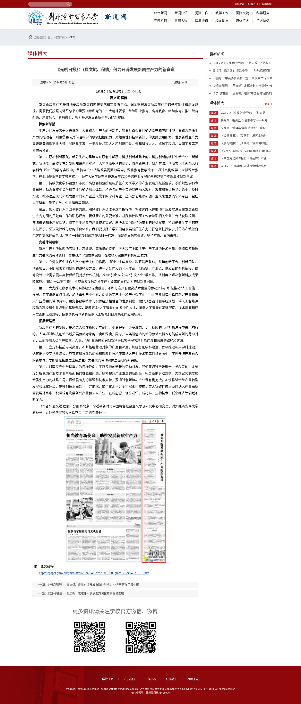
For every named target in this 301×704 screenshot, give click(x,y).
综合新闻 (160, 13)
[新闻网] (78, 17)
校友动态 (222, 21)
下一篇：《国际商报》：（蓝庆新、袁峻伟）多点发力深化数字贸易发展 (80, 593)
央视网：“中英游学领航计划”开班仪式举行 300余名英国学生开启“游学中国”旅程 (240, 79)
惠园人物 (181, 21)
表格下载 (193, 679)
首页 (50, 37)
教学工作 (222, 13)
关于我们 (129, 679)
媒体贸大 (242, 21)
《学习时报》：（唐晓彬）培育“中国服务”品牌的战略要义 (240, 94)
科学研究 (262, 13)
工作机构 (150, 679)
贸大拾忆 (262, 21)
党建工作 (201, 13)
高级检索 (239, 4)
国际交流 (242, 13)
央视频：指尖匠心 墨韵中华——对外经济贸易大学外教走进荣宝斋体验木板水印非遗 (240, 71)
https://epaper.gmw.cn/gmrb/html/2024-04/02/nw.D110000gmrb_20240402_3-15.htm (94, 573)
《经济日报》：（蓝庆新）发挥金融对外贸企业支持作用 (241, 87)
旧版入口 (253, 4)
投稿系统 (267, 4)
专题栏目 (160, 21)
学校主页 (108, 679)
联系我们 (172, 679)
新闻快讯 (181, 13)
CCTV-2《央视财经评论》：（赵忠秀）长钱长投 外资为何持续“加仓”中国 (240, 64)
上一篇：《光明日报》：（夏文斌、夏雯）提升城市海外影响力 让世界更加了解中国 (87, 584)
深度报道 (201, 21)
